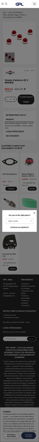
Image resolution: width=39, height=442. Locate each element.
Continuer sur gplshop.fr (19, 227)
